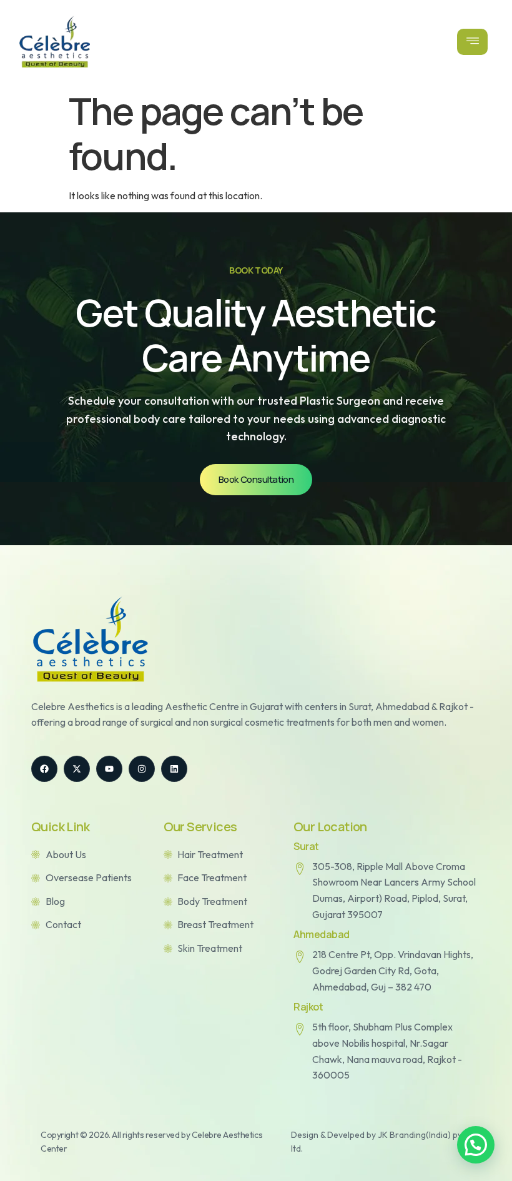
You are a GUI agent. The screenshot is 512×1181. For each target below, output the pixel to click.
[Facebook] (44, 769)
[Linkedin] (174, 769)
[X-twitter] (77, 769)
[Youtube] (109, 769)
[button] (476, 1145)
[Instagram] (142, 769)
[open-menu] (472, 42)
